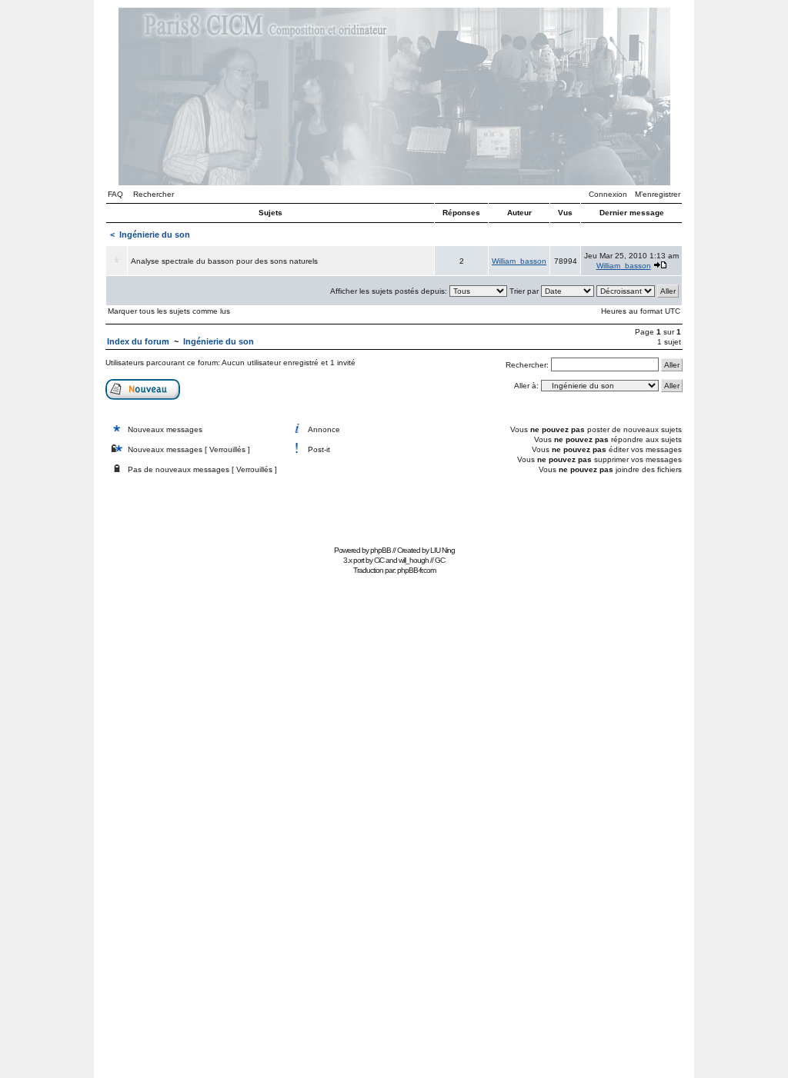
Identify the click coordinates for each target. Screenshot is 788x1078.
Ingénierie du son (154, 234)
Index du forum (138, 341)
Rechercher (153, 194)
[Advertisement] (394, 506)
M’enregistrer (657, 194)
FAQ (115, 194)
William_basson (519, 261)
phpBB (380, 550)
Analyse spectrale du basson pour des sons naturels (224, 261)
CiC (379, 560)
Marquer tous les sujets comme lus (169, 311)
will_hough (414, 560)
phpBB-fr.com (416, 570)
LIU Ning (442, 550)
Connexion (608, 194)
